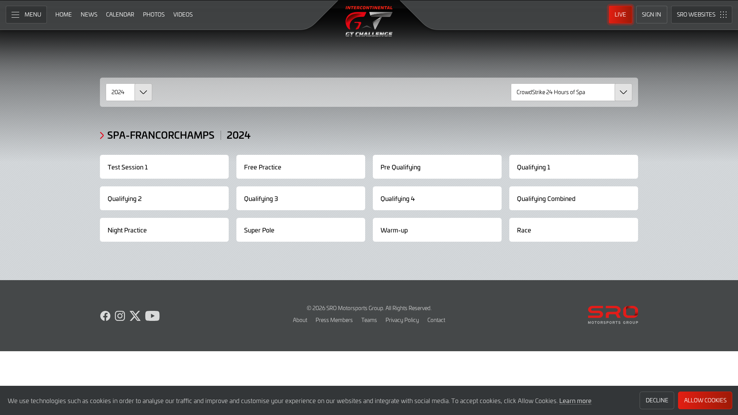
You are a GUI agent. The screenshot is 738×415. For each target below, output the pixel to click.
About (300, 320)
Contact (436, 320)
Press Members (334, 320)
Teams (369, 320)
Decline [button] (657, 400)
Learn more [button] (575, 400)
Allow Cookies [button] (705, 400)
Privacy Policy (402, 320)
